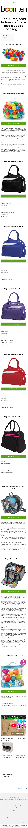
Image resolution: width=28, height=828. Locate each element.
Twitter (9, 818)
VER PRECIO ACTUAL (13, 65)
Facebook (18, 818)
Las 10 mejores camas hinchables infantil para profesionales (13, 785)
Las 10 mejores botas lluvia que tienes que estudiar (14, 805)
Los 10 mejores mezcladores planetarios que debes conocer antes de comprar (14, 800)
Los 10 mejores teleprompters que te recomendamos (14, 807)
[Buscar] (26, 2)
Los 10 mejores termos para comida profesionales (17, 788)
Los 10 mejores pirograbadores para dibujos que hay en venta (14, 809)
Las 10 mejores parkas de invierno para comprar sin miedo (14, 803)
